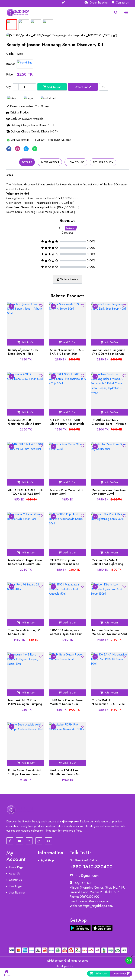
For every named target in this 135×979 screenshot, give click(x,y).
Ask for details (19, 140)
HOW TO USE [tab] (76, 162)
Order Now (82, 87)
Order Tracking (98, 3)
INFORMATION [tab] (50, 162)
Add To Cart (53, 87)
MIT (77, 966)
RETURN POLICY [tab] (103, 162)
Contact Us (122, 3)
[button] (126, 12)
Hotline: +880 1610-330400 (53, 140)
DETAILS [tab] (27, 162)
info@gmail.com (87, 875)
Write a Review (68, 279)
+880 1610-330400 (91, 866)
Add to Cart (100, 973)
